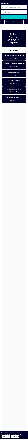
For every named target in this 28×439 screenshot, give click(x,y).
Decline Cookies (15, 436)
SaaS (21, 22)
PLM (14, 22)
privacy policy (19, 434)
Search (14, 17)
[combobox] (14, 7)
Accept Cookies (5, 436)
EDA (7, 22)
